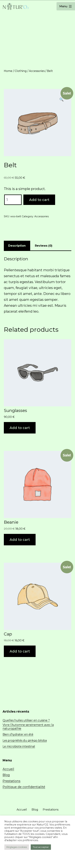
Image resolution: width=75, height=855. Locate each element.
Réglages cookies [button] (16, 847)
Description (17, 245)
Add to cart (39, 200)
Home (8, 71)
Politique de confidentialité (24, 787)
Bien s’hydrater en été (18, 734)
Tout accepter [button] (41, 847)
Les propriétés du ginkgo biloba (25, 740)
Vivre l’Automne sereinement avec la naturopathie (28, 726)
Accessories (37, 71)
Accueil (8, 769)
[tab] (17, 245)
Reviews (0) (43, 245)
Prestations (11, 781)
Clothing (21, 71)
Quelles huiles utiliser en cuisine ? (26, 720)
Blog (6, 775)
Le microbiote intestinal (19, 746)
